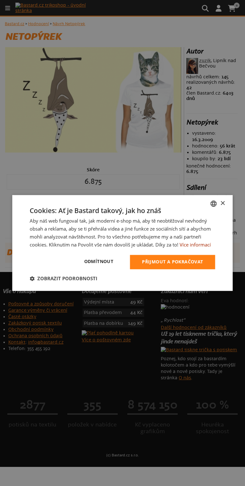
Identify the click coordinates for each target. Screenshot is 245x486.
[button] (63, 279)
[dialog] (122, 243)
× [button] (222, 203)
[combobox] (214, 203)
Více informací (195, 244)
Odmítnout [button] (99, 262)
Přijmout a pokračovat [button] (172, 262)
